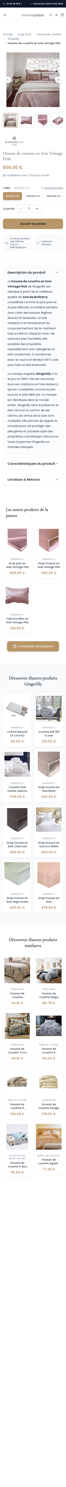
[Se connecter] (56, 15)
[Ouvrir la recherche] (51, 15)
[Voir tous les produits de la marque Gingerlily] (14, 141)
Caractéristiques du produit (31, 463)
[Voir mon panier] (62, 15)
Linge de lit (24, 34)
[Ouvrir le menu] (4, 15)
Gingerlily (13, 39)
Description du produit (27, 272)
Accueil (7, 34)
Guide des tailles (53, 188)
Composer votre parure (35, 646)
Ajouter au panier (33, 224)
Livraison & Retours (24, 479)
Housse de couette (49, 34)
